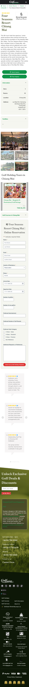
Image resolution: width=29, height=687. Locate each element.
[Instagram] (17, 585)
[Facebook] (2, 585)
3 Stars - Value (10, 332)
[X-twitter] (6, 585)
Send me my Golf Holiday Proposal (14, 364)
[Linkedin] (13, 585)
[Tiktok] (21, 585)
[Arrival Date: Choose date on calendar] (23, 283)
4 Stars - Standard (11, 334)
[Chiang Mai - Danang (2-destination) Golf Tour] (15, 191)
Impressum (19, 677)
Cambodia (10, 516)
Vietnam (5, 516)
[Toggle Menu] (26, 2)
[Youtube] (10, 585)
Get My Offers (6, 493)
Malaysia (16, 516)
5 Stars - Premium (10, 337)
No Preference (10, 339)
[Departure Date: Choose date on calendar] (23, 291)
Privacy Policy (11, 677)
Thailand (21, 514)
